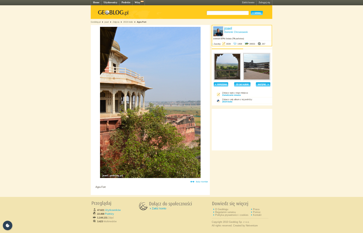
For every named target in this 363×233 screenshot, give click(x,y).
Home (96, 2)
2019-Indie (128, 22)
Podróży (109, 213)
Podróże (126, 2)
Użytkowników (113, 210)
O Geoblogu (221, 209)
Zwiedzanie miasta (231, 95)
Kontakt (257, 215)
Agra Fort (141, 22)
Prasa (256, 209)
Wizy (137, 2)
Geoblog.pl (96, 22)
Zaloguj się (264, 2)
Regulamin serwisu (225, 212)
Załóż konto (248, 2)
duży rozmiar (202, 181)
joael (107, 22)
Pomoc (257, 212)
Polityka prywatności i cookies (231, 215)
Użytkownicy (110, 2)
